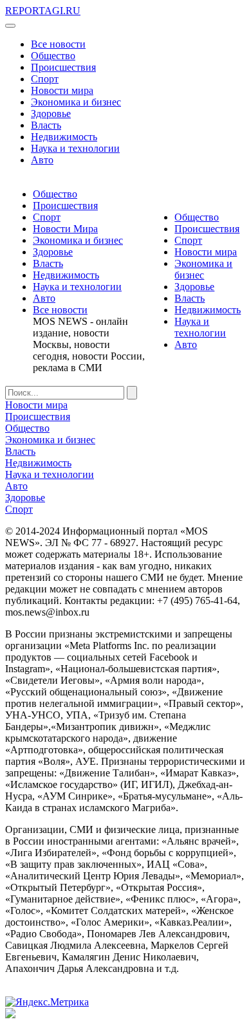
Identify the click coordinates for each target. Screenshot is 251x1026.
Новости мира (62, 90)
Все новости (58, 44)
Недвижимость (64, 136)
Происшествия (63, 67)
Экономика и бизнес (76, 101)
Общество (53, 55)
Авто (42, 159)
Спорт (45, 78)
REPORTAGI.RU (42, 10)
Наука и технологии (75, 148)
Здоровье (51, 113)
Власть (46, 125)
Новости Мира (65, 228)
